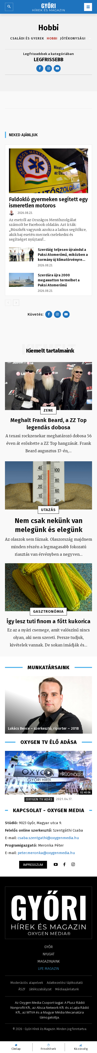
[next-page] (16, 303)
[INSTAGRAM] (73, 865)
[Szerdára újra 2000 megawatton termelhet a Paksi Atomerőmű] (21, 280)
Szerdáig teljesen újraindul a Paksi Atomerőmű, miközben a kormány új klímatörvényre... (63, 255)
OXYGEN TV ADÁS (39, 799)
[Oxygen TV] (48, 773)
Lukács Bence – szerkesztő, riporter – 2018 (43, 728)
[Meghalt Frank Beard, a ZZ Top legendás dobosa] (48, 386)
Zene (48, 410)
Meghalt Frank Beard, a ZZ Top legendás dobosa (48, 424)
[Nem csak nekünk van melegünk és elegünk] (48, 485)
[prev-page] (8, 303)
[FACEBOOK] (64, 865)
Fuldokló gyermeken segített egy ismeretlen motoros (48, 202)
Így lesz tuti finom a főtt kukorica (48, 621)
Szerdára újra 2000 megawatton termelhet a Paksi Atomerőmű (59, 280)
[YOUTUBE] (56, 865)
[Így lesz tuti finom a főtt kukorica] (48, 587)
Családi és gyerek (27, 38)
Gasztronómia (48, 611)
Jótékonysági (73, 38)
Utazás (48, 510)
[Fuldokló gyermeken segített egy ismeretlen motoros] (48, 170)
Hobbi (52, 38)
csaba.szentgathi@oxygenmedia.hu (48, 838)
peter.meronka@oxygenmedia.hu (46, 853)
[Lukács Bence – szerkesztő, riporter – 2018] (48, 705)
